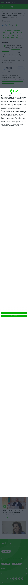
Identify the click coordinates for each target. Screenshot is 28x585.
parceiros (13, 95)
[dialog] (14, 292)
